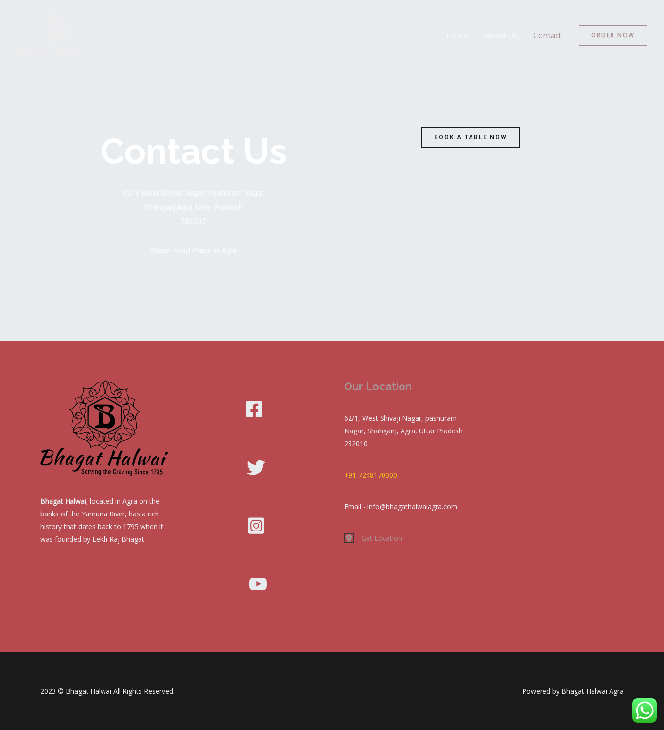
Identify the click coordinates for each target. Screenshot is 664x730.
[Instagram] (256, 526)
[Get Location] (373, 538)
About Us (501, 35)
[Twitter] (256, 467)
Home (457, 35)
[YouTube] (258, 584)
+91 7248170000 (370, 475)
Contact (547, 35)
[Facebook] (254, 409)
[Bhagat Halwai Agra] (53, 34)
